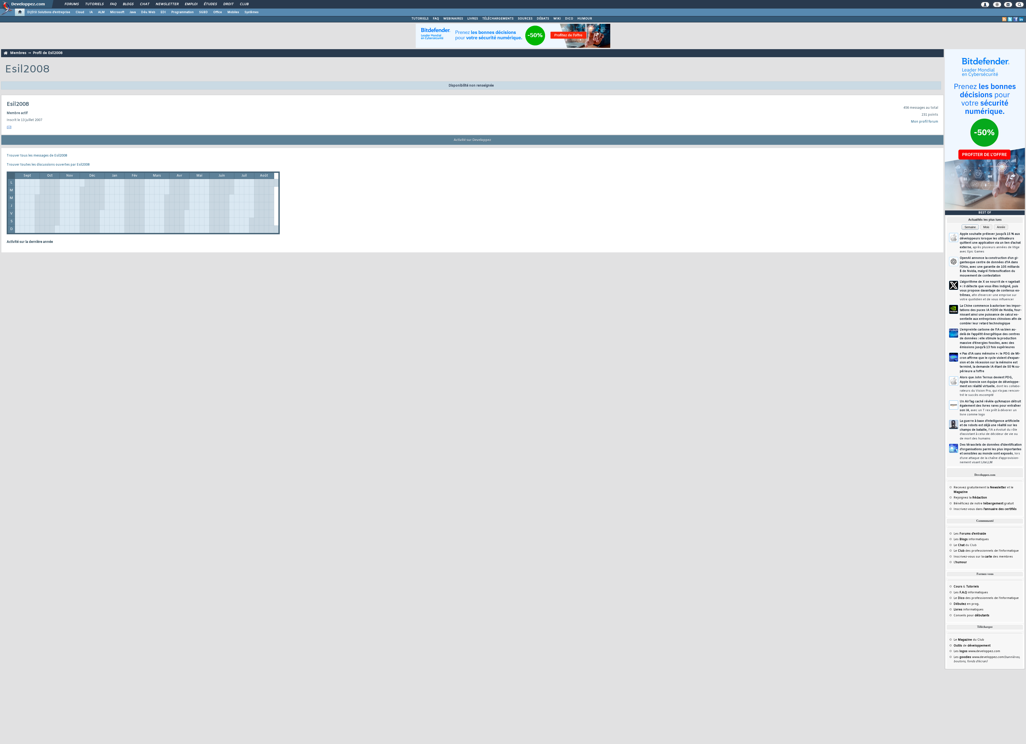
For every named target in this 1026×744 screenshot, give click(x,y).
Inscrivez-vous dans (985, 509)
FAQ (113, 4)
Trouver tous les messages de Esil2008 (37, 156)
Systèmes (251, 12)
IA (91, 12)
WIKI (557, 19)
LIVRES (472, 19)
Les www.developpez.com (977, 651)
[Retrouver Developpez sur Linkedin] (1021, 19)
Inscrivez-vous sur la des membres (983, 557)
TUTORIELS (420, 19)
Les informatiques (971, 539)
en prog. (966, 604)
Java (133, 12)
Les (970, 534)
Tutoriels (94, 4)
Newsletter (167, 4)
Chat (144, 4)
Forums (71, 4)
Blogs (128, 4)
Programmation (182, 12)
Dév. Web (148, 12)
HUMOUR (584, 19)
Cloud (80, 12)
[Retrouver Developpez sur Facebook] (1015, 19)
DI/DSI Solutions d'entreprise (48, 12)
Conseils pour (971, 615)
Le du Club (969, 640)
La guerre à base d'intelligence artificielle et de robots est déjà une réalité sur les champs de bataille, (990, 430)
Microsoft (117, 12)
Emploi (191, 4)
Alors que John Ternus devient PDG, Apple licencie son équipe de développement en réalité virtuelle (990, 386)
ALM (101, 12)
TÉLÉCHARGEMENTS (498, 19)
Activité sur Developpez (472, 140)
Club (244, 4)
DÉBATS (543, 19)
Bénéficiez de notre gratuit (984, 503)
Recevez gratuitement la (980, 487)
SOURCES (525, 19)
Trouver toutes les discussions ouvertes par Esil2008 (48, 165)
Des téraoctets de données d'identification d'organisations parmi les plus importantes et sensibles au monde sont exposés (991, 453)
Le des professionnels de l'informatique (986, 551)
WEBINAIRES (453, 19)
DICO (569, 19)
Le (959, 545)
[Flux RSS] (1004, 19)
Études (210, 4)
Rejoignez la (970, 498)
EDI (163, 12)
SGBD (203, 12)
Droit (228, 4)
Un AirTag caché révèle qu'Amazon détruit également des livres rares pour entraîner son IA (990, 408)
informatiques (969, 609)
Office (217, 12)
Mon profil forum (924, 122)
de (972, 646)
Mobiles (233, 12)
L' (960, 562)
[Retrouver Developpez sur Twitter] (1010, 19)
